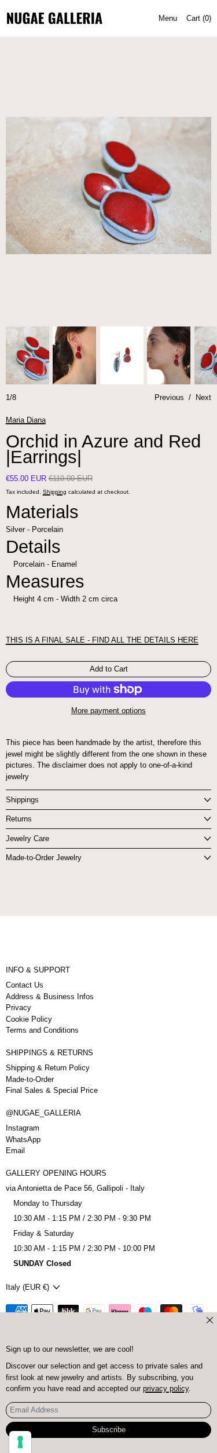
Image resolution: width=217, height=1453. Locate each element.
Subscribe (109, 1429)
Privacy (18, 1007)
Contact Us (24, 985)
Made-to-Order (30, 1079)
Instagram (22, 1128)
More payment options (108, 710)
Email (15, 1150)
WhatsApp (23, 1139)
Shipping (55, 492)
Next (203, 397)
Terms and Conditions (42, 1030)
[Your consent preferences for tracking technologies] (20, 1442)
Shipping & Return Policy (48, 1067)
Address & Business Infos (50, 996)
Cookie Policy (29, 1019)
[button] (109, 186)
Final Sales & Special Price (52, 1090)
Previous (169, 397)
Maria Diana (26, 420)
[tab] (27, 355)
